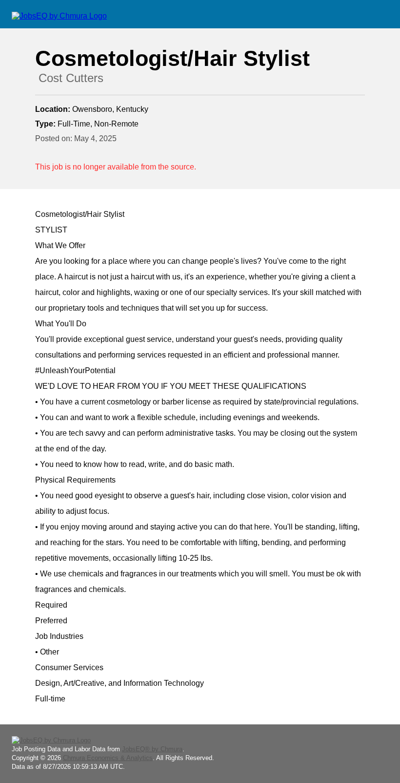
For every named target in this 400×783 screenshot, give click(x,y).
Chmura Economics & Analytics (108, 758)
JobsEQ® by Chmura (152, 749)
